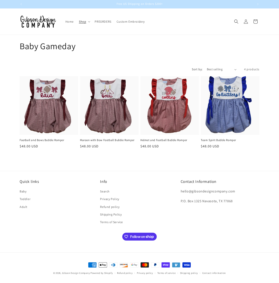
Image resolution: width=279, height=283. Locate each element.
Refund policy (109, 207)
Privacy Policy (109, 199)
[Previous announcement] (21, 4)
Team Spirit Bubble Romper (218, 140)
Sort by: (197, 69)
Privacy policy (145, 272)
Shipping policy (189, 272)
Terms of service (166, 272)
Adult (23, 207)
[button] (84, 21)
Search (105, 192)
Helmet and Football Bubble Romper (163, 140)
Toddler (25, 199)
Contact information (214, 272)
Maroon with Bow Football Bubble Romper (107, 140)
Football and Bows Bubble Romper (42, 140)
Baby (23, 192)
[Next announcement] (258, 4)
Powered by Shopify (101, 273)
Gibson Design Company (76, 273)
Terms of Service (111, 222)
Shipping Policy (111, 214)
